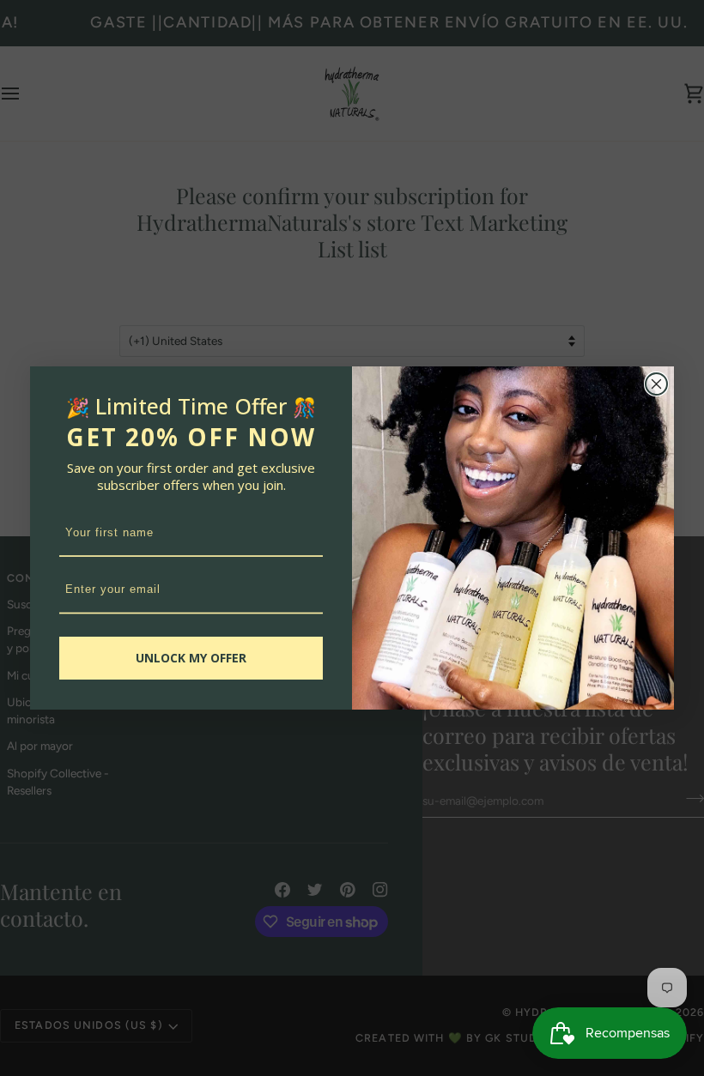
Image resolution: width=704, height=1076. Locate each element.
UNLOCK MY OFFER (191, 658)
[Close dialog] (656, 384)
